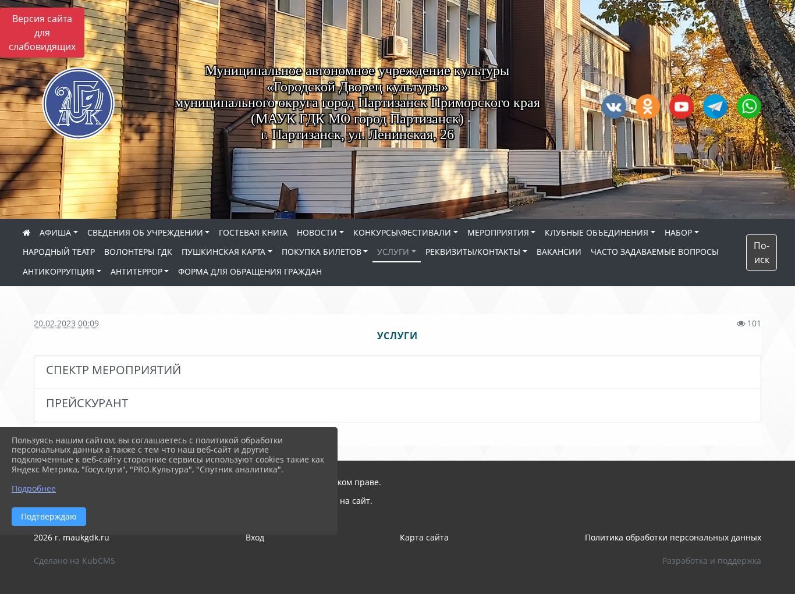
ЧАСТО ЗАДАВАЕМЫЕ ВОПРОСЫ (655, 251)
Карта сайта (424, 537)
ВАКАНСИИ (559, 251)
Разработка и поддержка (711, 560)
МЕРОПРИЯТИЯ (498, 232)
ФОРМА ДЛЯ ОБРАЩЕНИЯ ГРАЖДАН (250, 271)
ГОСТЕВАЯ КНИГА (253, 232)
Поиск (761, 252)
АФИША (55, 232)
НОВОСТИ (317, 232)
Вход (255, 537)
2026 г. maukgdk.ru (71, 537)
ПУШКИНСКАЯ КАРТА (223, 251)
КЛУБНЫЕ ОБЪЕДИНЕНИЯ (596, 232)
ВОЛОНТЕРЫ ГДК (138, 251)
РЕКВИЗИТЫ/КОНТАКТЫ (472, 251)
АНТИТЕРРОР (136, 271)
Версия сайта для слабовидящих (42, 32)
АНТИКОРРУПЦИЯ (58, 271)
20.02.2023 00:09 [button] (66, 323)
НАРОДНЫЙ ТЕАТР (59, 251)
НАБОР (678, 232)
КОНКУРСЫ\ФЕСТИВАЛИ (402, 232)
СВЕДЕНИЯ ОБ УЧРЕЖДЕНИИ (145, 232)
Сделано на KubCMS (74, 560)
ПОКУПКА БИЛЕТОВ (321, 251)
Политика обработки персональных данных (673, 537)
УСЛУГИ (393, 251)
